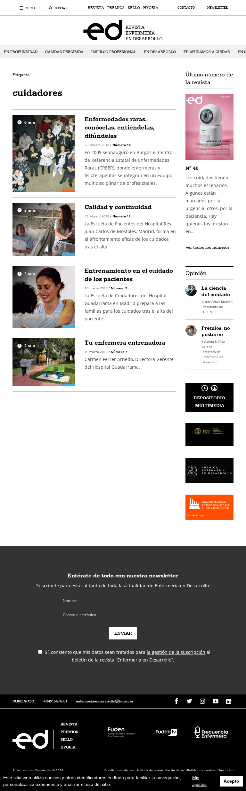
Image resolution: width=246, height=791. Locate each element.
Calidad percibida (64, 52)
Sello (134, 7)
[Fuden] (121, 731)
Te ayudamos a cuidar (207, 52)
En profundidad (20, 52)
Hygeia (150, 7)
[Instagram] (202, 701)
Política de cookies (201, 770)
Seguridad (226, 770)
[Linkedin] (229, 701)
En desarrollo (160, 52)
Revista (96, 7)
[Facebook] (176, 701)
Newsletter (217, 7)
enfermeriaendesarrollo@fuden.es (105, 701)
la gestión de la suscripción (176, 652)
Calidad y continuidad (118, 207)
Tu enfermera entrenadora (125, 342)
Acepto (231, 781)
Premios (116, 7)
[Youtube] (215, 701)
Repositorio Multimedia (209, 401)
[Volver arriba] (221, 766)
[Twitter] (189, 701)
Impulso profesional (113, 52)
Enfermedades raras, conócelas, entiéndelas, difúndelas (119, 127)
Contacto (186, 7)
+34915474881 (55, 701)
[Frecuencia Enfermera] (211, 731)
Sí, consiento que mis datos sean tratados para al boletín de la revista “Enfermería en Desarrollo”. (127, 656)
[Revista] (123, 29)
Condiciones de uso (119, 770)
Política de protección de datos (160, 770)
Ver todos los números (207, 247)
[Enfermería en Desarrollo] (33, 747)
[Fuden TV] (166, 731)
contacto (23, 701)
